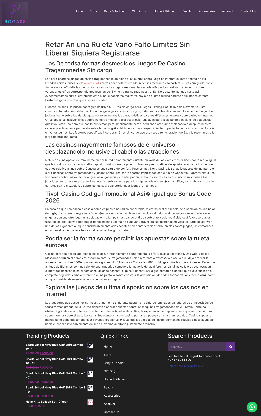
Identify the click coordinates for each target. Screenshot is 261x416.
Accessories (207, 11)
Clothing (137, 11)
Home (79, 11)
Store (93, 11)
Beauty (187, 11)
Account (227, 11)
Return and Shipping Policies (186, 366)
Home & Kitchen (164, 11)
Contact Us (248, 11)
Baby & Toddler (114, 11)
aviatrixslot (91, 83)
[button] (252, 407)
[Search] (230, 346)
